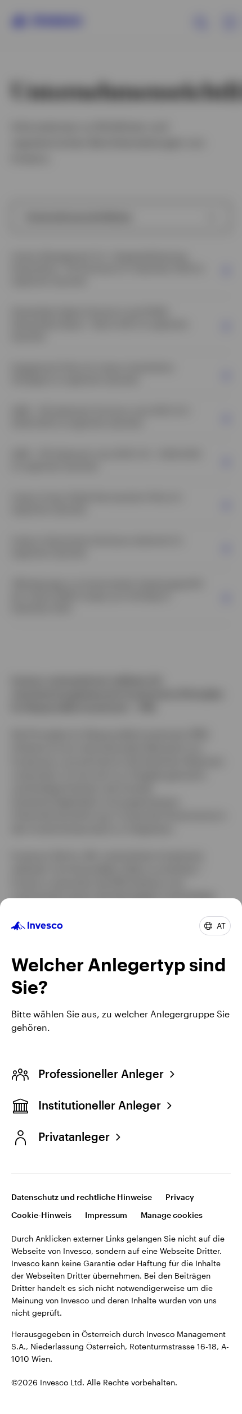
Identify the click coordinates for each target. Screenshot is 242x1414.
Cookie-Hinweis (41, 1215)
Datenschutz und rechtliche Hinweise (81, 1197)
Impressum (106, 1215)
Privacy (179, 1197)
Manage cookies (172, 1215)
